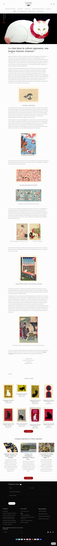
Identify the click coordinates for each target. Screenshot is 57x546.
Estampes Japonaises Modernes (9, 522)
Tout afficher (28, 431)
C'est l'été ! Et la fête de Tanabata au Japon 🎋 (46, 455)
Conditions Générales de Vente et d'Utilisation (28, 518)
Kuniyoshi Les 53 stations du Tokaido (28, 185)
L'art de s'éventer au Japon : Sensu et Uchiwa (10, 455)
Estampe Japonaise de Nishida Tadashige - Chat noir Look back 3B (48, 424)
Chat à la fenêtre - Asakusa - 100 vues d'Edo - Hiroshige (29, 283)
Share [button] (11, 373)
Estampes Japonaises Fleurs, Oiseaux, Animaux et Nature (9, 518)
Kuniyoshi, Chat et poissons (28, 155)
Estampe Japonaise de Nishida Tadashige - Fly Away (8, 401)
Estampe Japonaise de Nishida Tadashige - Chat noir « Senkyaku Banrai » (35, 401)
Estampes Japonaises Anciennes (9, 513)
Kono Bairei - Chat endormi (28, 105)
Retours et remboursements (27, 520)
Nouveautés (5, 511)
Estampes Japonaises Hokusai (9, 515)
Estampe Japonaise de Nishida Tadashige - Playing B (21, 394)
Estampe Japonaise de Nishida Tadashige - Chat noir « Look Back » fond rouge (8, 424)
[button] (4, 4)
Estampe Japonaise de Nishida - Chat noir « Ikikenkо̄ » (21, 424)
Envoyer (12, 503)
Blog (22, 513)
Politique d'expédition (25, 515)
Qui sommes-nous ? (25, 511)
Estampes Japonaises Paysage (9, 520)
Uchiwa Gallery (29, 541)
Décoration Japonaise (7, 524)
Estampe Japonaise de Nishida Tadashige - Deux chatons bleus (48, 401)
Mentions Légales (24, 522)
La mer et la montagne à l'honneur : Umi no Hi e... (28, 456)
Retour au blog (29, 378)
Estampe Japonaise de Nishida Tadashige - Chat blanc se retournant (35, 425)
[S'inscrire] (21, 532)
